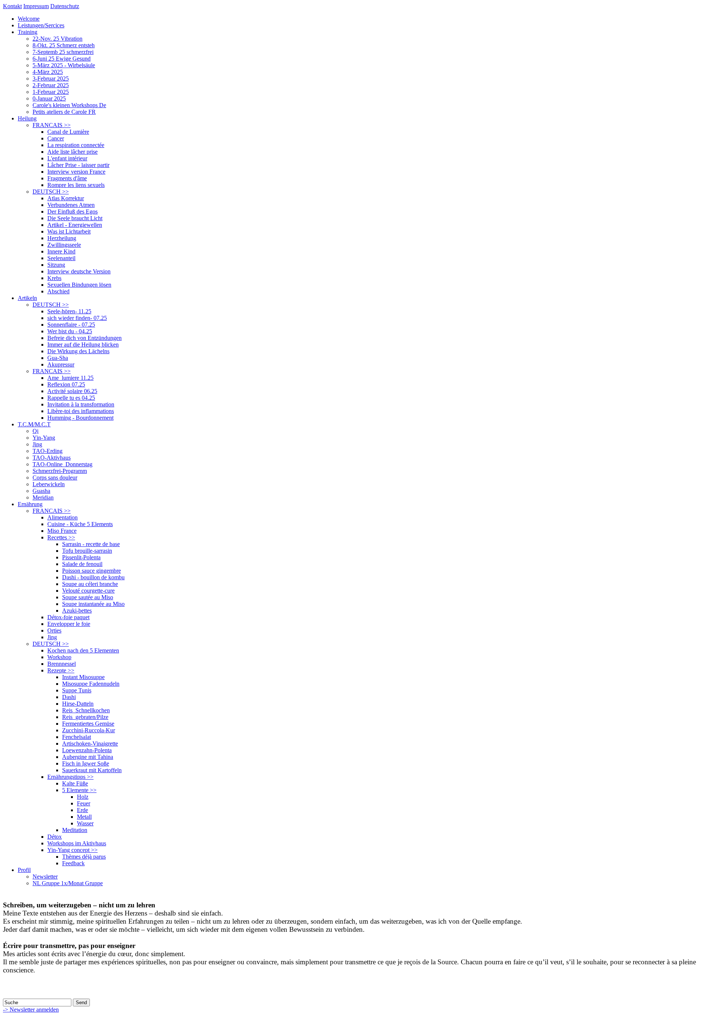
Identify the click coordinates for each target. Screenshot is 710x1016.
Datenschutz (64, 6)
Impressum (36, 6)
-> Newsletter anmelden (31, 1009)
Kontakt (12, 6)
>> (52, 125)
